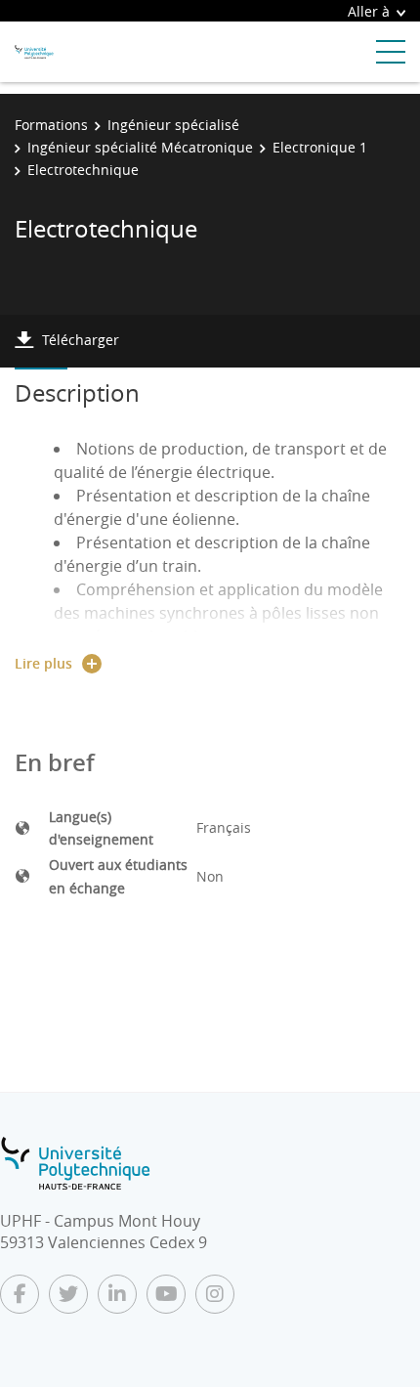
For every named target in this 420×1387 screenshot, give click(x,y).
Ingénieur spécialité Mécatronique (140, 147)
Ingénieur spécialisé (173, 124)
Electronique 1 (320, 147)
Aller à (369, 11)
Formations (51, 124)
